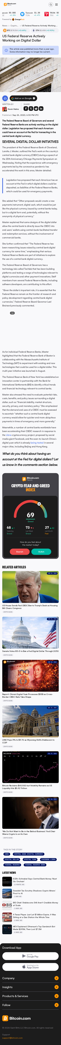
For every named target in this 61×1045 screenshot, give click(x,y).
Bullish (41, 551)
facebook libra (48, 859)
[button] (34, 98)
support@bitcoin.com (12, 1038)
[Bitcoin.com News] (10, 4)
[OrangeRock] (18, 19)
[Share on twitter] (31, 108)
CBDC (7, 854)
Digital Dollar (12, 859)
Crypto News (14, 25)
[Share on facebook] (26, 108)
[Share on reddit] (36, 108)
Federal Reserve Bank (35, 865)
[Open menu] (56, 4)
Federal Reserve (12, 865)
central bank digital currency (28, 854)
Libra (8, 435)
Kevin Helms (13, 109)
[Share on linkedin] (41, 108)
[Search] (51, 4)
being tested (37, 442)
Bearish (19, 551)
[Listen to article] (5, 98)
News (4, 25)
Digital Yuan (30, 859)
